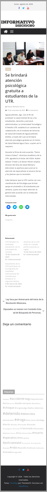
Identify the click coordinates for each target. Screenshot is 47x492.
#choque (8, 407)
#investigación (7, 429)
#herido (6, 424)
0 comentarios (33, 110)
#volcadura (8, 452)
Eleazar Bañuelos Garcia (15, 107)
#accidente (17, 399)
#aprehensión (37, 399)
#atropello (27, 403)
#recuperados (36, 443)
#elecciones (31, 420)
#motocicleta (27, 433)
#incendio (31, 424)
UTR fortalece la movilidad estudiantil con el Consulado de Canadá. (12, 247)
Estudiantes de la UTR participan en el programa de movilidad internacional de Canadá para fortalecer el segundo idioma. (12, 272)
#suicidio (22, 447)
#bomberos (36, 403)
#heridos (14, 424)
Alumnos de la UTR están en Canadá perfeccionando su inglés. (31, 246)
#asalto (18, 403)
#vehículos (40, 448)
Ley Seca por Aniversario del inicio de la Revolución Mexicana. (24, 301)
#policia (26, 438)
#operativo (10, 437)
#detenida (39, 408)
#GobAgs (40, 420)
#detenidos (28, 414)
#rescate (6, 448)
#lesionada (16, 429)
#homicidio (22, 424)
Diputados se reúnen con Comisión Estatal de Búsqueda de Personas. (22, 311)
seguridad (17, 452)
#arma (6, 403)
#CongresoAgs (21, 408)
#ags (28, 399)
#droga (19, 419)
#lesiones (6, 433)
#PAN (20, 437)
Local (8, 69)
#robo (13, 447)
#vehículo (31, 448)
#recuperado (26, 443)
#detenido (11, 413)
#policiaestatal (12, 442)
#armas (12, 403)
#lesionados (38, 429)
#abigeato (6, 399)
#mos (18, 433)
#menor (13, 433)
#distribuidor (8, 420)
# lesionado (26, 428)
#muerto (37, 433)
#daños (31, 408)
